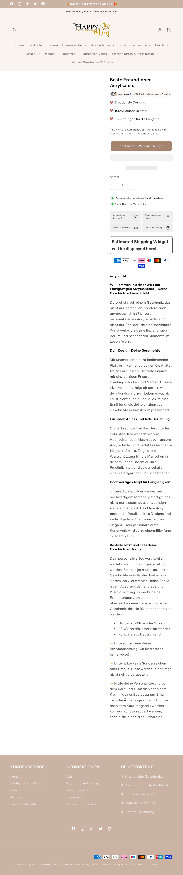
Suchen (15, 797)
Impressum (74, 797)
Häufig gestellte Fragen (27, 783)
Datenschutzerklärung (82, 783)
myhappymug (28, 864)
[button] (141, 158)
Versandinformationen (82, 804)
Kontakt (16, 776)
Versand (115, 133)
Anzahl (114, 176)
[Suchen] (14, 30)
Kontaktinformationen (145, 864)
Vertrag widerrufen (24, 804)
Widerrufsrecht (77, 790)
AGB (69, 776)
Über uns (16, 790)
